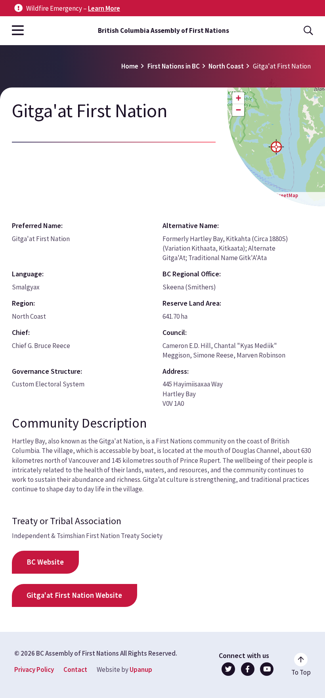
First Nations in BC (173, 66)
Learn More (104, 8)
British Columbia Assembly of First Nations (163, 30)
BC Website (45, 562)
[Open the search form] (308, 31)
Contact (75, 669)
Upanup (141, 669)
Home (129, 66)
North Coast (226, 66)
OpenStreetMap (280, 195)
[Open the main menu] (18, 30)
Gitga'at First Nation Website (74, 595)
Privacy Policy (34, 669)
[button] (276, 147)
